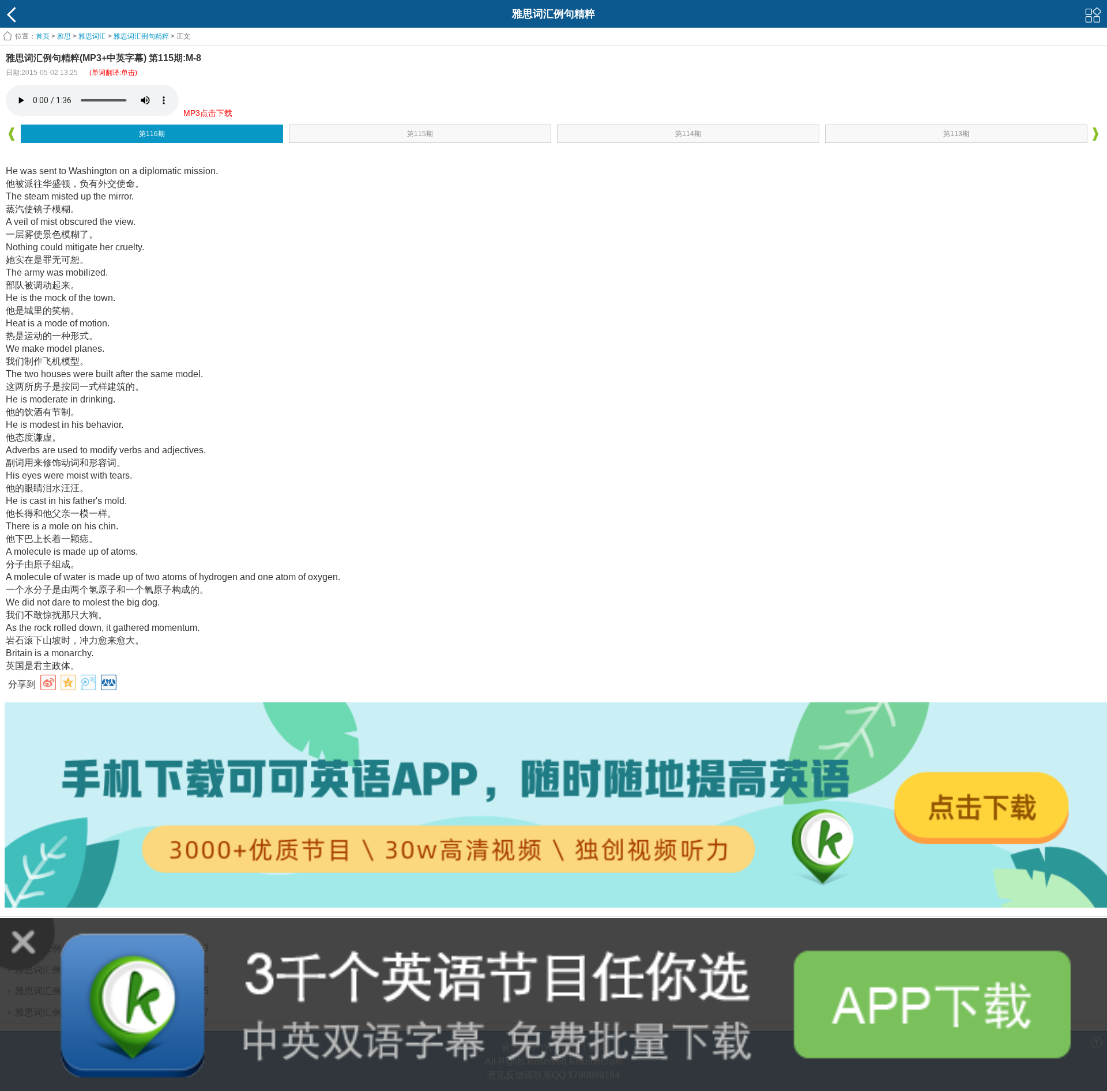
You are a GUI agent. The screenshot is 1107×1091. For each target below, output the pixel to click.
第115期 (420, 134)
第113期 (956, 134)
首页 (43, 36)
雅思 (64, 36)
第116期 (152, 134)
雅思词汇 (92, 36)
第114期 (688, 134)
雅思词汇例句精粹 (141, 36)
